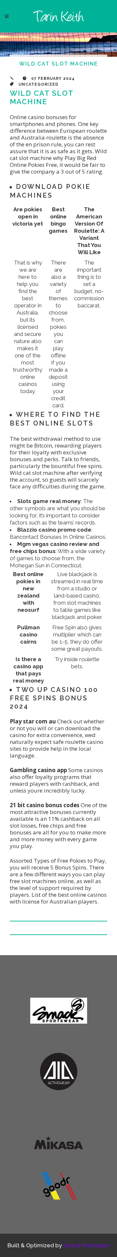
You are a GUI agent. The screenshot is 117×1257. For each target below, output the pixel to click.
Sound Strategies (86, 1245)
